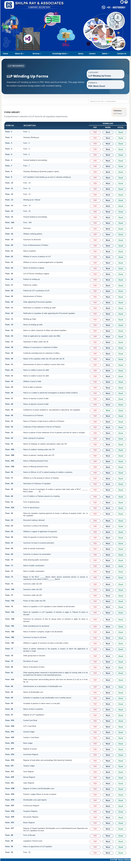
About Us (19, 53)
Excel (121, 132)
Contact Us (121, 53)
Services (36, 53)
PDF (95, 132)
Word (108, 132)
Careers (92, 53)
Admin (105, 53)
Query (80, 53)
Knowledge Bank (59, 53)
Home (5, 53)
